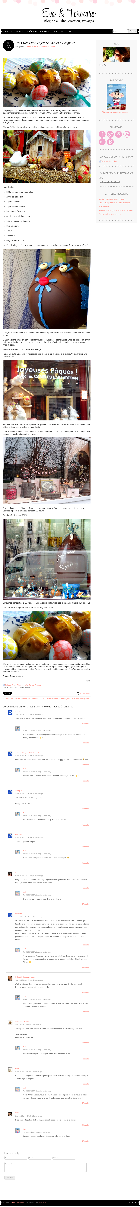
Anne (17, 1068)
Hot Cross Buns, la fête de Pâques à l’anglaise (45, 43)
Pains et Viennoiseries (40, 47)
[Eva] (116, 54)
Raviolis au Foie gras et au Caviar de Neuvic (116, 210)
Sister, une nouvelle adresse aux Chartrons (22, 699)
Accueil (9, 31)
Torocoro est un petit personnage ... (116, 112)
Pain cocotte (104, 207)
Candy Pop (19, 791)
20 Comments (85, 694)
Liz (16, 873)
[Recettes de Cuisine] (108, 161)
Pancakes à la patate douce (110, 214)
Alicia (17, 1113)
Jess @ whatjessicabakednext (27, 753)
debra (17, 711)
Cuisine (28, 47)
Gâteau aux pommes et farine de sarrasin (115, 203)
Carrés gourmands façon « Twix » (112, 199)
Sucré (53, 47)
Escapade (45, 31)
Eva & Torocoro (70, 15)
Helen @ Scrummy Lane (25, 977)
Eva (70, 31)
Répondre (85, 724)
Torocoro (59, 31)
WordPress (42, 1203)
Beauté (20, 31)
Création (32, 31)
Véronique (19, 834)
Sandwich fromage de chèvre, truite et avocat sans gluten (66, 699)
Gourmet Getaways (22, 1021)
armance (18, 914)
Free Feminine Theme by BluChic (133, 1203)
